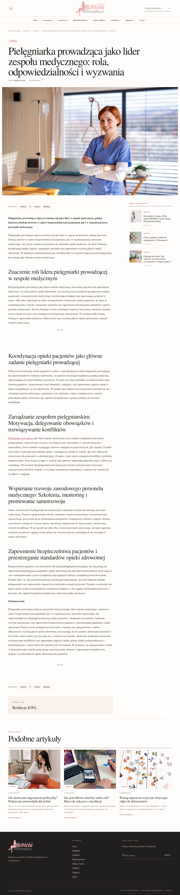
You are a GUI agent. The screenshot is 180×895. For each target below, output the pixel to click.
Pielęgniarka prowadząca (20, 438)
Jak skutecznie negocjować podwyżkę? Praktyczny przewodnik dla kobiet (32, 799)
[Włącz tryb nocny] (11, 8)
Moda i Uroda (99, 20)
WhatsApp (47, 206)
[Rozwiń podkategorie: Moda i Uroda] (105, 20)
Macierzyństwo (80, 20)
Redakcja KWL (20, 80)
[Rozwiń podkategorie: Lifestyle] (67, 20)
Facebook (23, 206)
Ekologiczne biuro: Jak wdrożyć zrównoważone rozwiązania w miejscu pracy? (157, 259)
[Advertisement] (60, 337)
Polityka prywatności (130, 890)
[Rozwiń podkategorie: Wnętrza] (133, 20)
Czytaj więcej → (15, 817)
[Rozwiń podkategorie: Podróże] (119, 20)
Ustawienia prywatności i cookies (157, 890)
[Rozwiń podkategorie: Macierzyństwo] (87, 20)
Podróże (115, 20)
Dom (35, 20)
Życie (141, 20)
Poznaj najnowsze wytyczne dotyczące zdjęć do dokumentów (143, 799)
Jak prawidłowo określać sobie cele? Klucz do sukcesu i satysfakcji (86, 799)
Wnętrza (129, 20)
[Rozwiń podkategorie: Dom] (37, 20)
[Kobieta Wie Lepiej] (90, 8)
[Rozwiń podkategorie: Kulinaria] (52, 20)
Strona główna (14, 31)
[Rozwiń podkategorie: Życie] (145, 20)
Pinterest (37, 206)
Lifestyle (62, 20)
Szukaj (167, 855)
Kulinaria (47, 20)
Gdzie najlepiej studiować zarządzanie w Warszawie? (155, 239)
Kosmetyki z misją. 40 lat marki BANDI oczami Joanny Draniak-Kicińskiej (157, 218)
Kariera (36, 31)
